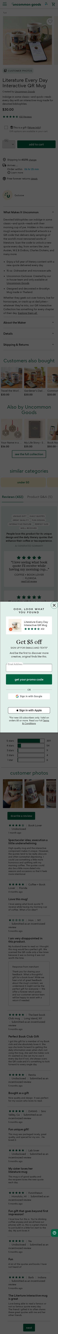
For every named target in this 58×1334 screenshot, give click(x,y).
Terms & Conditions (35, 722)
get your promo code (29, 679)
